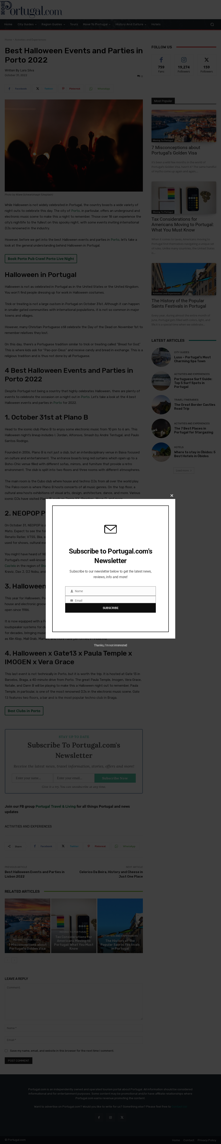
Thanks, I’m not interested (110, 645)
